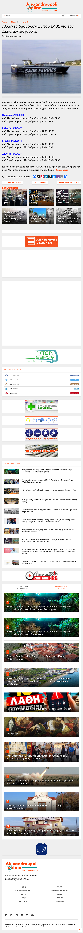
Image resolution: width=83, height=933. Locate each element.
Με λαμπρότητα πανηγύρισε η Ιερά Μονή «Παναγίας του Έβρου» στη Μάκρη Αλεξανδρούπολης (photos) (14, 198)
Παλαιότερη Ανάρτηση (69, 182)
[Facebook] (6, 915)
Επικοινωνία (60, 901)
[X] (11, 915)
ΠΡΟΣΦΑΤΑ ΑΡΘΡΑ (13, 463)
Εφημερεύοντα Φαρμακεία (23, 890)
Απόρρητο (59, 898)
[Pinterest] (27, 915)
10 (8, 826)
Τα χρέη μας (12, 733)
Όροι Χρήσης (23, 901)
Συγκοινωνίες (24, 22)
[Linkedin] (17, 915)
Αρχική (4, 22)
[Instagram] (22, 915)
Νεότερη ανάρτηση (12, 182)
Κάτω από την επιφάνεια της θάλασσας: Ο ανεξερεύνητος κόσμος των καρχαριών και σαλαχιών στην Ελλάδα (67, 198)
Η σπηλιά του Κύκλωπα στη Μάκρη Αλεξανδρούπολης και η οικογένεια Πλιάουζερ (40, 217)
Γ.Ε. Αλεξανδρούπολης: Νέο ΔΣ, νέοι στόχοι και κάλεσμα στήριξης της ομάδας (41, 199)
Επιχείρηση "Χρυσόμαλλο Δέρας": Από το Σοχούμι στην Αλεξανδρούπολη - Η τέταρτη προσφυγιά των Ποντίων (14, 216)
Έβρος (13, 22)
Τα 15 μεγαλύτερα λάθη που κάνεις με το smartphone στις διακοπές (40, 709)
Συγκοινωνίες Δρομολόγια (59, 890)
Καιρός (59, 887)
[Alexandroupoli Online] (41, 10)
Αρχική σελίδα (40, 182)
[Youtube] (32, 915)
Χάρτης (59, 894)
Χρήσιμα (23, 898)
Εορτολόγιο (23, 894)
